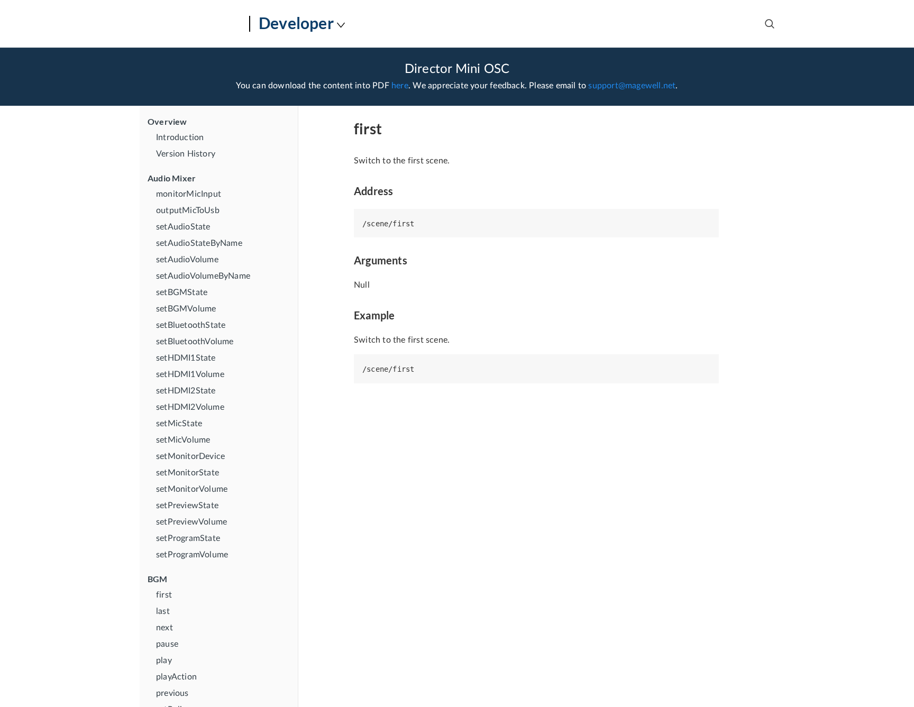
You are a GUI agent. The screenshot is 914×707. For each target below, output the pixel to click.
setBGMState (181, 292)
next (164, 627)
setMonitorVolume (191, 489)
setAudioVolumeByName (203, 276)
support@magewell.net (631, 85)
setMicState (179, 423)
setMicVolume (183, 440)
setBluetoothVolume (195, 341)
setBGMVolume (186, 309)
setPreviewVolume (191, 522)
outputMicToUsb (188, 210)
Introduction (180, 137)
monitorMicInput (188, 194)
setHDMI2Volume (190, 407)
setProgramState (188, 538)
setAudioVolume (187, 259)
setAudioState (183, 227)
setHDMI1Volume (190, 374)
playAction (176, 677)
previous (172, 693)
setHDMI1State (186, 358)
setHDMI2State (186, 391)
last (163, 611)
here (399, 85)
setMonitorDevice (190, 456)
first (164, 595)
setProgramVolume (192, 554)
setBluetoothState (190, 325)
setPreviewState (187, 505)
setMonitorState (187, 473)
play (164, 660)
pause (167, 644)
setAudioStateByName (199, 243)
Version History (185, 154)
